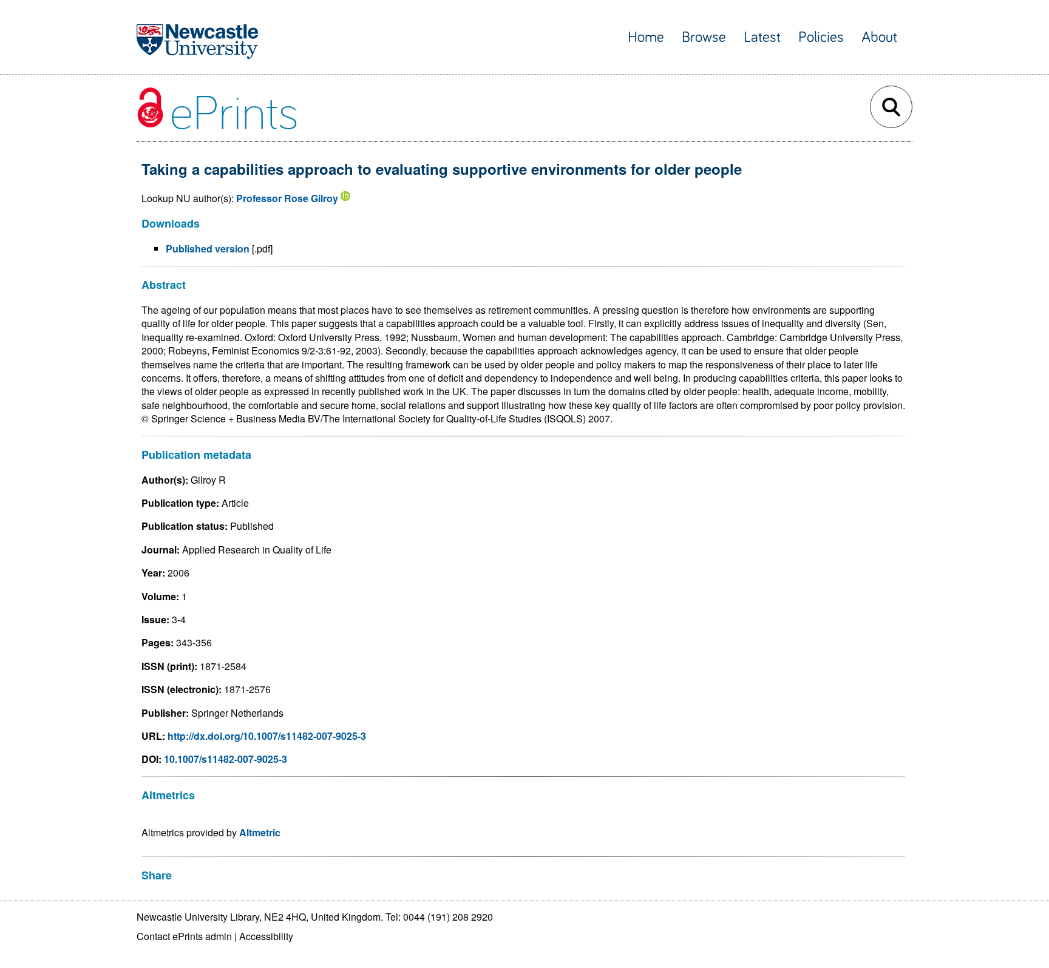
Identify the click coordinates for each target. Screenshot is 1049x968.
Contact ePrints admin (184, 936)
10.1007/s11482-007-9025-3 (225, 759)
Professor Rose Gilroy (287, 198)
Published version (208, 249)
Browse (704, 37)
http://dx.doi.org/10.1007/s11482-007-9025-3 (267, 736)
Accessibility (266, 936)
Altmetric (259, 832)
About (879, 37)
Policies (821, 37)
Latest (762, 37)
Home (646, 37)
